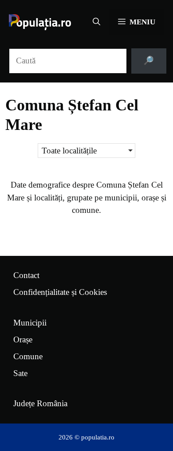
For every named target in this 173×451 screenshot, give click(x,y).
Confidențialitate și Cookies (60, 292)
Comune (28, 356)
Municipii (30, 322)
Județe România (40, 403)
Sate (20, 373)
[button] (96, 22)
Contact (26, 275)
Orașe (22, 339)
